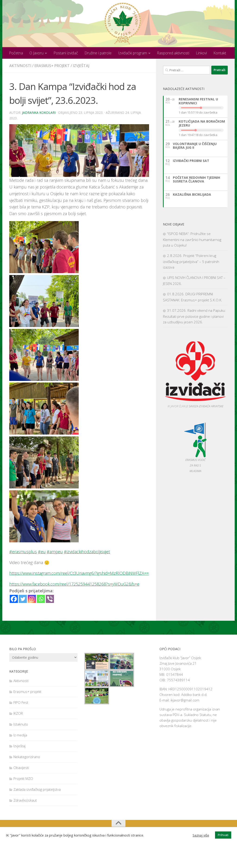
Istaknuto (20, 724)
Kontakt (219, 53)
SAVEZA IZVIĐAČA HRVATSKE (206, 406)
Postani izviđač (65, 53)
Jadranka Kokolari (39, 112)
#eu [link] (42, 551)
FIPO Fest (20, 702)
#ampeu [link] (55, 551)
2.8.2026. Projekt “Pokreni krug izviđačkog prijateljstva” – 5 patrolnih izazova (191, 261)
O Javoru (36, 53)
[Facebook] (14, 599)
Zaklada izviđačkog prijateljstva (37, 789)
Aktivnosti (20, 65)
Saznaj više (201, 835)
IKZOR (18, 713)
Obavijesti (21, 767)
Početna (16, 53)
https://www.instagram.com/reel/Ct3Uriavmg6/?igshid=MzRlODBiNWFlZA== (79, 573)
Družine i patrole (98, 53)
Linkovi (201, 53)
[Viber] (50, 599)
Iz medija (20, 735)
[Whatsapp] (41, 599)
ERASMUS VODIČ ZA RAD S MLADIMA (195, 465)
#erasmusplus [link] (23, 551)
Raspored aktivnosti (173, 53)
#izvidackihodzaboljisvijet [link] (87, 551)
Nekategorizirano (26, 756)
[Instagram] (32, 599)
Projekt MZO (23, 778)
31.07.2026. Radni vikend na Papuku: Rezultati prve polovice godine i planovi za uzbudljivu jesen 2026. (194, 316)
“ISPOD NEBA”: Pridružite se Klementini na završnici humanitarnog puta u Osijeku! (192, 239)
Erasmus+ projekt (52, 65)
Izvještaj (81, 65)
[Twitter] (23, 599)
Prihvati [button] (223, 835)
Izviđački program (132, 53)
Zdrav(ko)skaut (25, 800)
